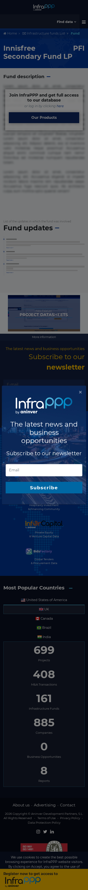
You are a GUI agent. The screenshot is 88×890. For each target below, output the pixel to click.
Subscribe (44, 487)
